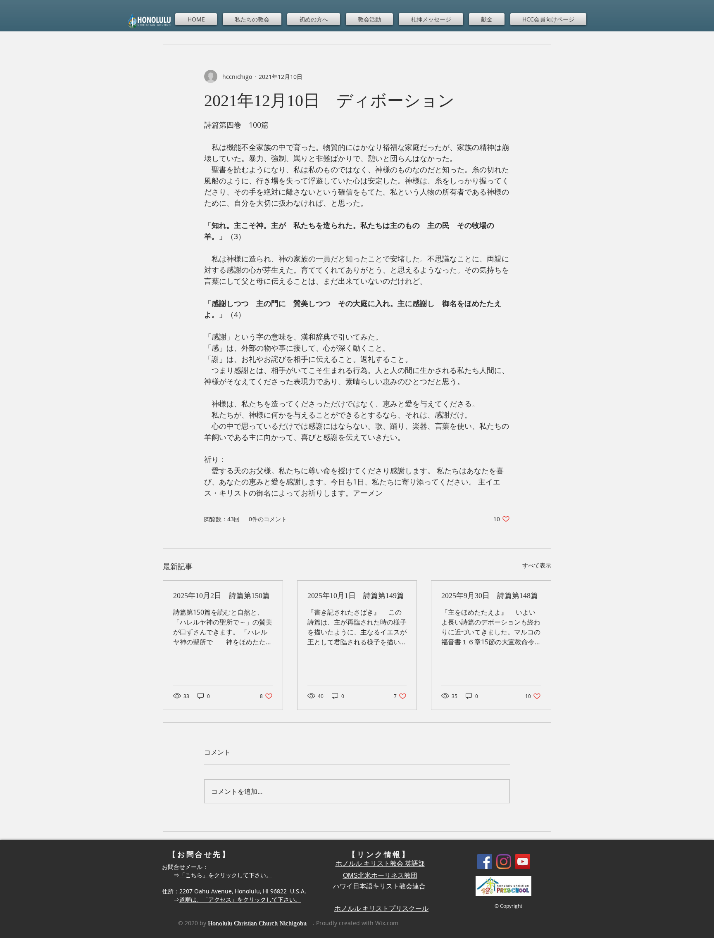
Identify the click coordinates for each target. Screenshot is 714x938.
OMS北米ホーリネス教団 (380, 875)
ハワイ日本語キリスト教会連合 (379, 886)
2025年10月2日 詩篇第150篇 (221, 595)
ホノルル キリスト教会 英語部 (380, 863)
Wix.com (386, 923)
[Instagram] (503, 861)
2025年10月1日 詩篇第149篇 (355, 595)
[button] (252, 19)
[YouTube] (522, 861)
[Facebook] (484, 861)
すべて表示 (536, 565)
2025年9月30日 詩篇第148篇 (489, 595)
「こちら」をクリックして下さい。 (225, 875)
